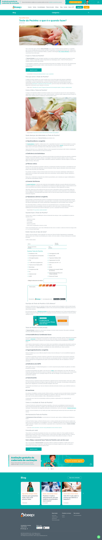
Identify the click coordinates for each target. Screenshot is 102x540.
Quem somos (54, 515)
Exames (27, 17)
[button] (83, 493)
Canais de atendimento (77, 515)
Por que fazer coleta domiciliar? (40, 210)
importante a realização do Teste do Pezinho (42, 83)
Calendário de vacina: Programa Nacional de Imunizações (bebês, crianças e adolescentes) (52, 87)
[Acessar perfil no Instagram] (23, 528)
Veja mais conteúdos (74, 477)
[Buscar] (88, 12)
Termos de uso (54, 518)
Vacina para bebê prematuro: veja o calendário (43, 74)
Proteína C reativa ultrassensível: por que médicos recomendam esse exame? (50, 498)
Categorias (55, 12)
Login (86, 7)
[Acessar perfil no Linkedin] (25, 528)
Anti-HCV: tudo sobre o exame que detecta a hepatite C (71, 497)
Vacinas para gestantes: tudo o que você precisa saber (30, 497)
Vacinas (35, 493)
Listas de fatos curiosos (52, 493)
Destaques (31, 493)
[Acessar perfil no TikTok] (27, 528)
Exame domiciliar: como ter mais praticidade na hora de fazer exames (47, 427)
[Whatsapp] (98, 537)
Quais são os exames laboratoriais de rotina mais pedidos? (46, 132)
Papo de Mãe (22, 17)
